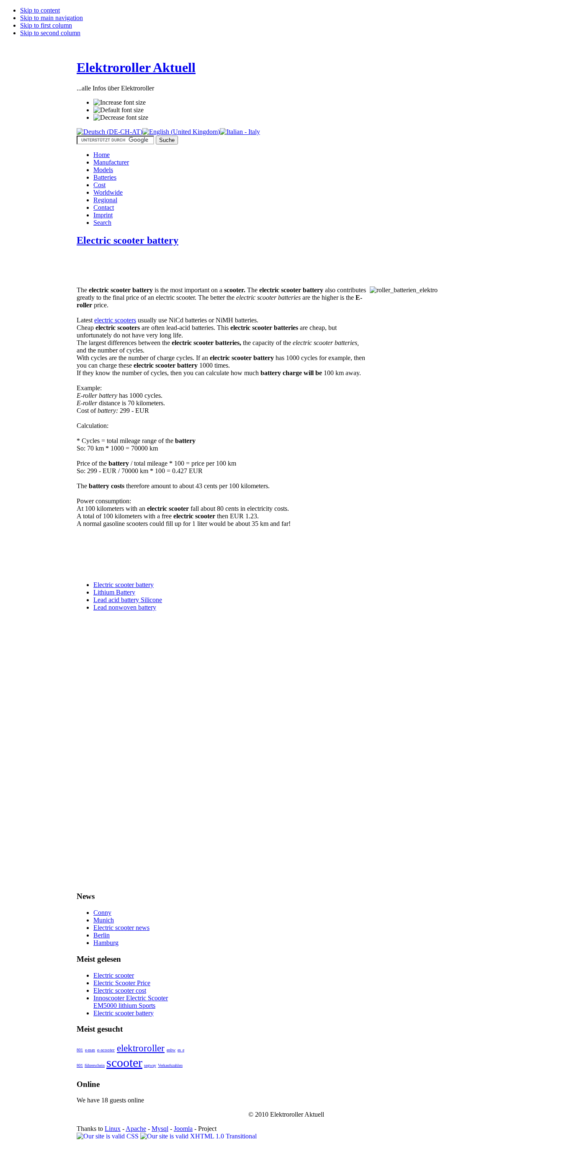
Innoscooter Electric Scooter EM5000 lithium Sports (130, 1001)
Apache (136, 1128)
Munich (103, 920)
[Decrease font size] (120, 117)
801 (80, 1050)
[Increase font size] (119, 102)
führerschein (95, 1065)
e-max (90, 1050)
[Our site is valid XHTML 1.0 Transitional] (198, 1136)
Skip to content (40, 10)
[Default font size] (118, 110)
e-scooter (106, 1049)
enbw (171, 1050)
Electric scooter (113, 975)
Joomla (183, 1128)
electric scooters (115, 320)
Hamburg (106, 942)
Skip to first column (46, 25)
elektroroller (141, 1048)
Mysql (160, 1128)
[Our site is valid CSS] (108, 1136)
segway (150, 1065)
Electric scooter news (121, 927)
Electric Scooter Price (121, 982)
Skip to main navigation (51, 17)
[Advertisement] (175, 267)
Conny (102, 912)
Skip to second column (50, 32)
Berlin (101, 935)
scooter (124, 1062)
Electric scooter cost (119, 990)
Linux (113, 1128)
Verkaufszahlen (170, 1065)
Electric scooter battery (127, 240)
